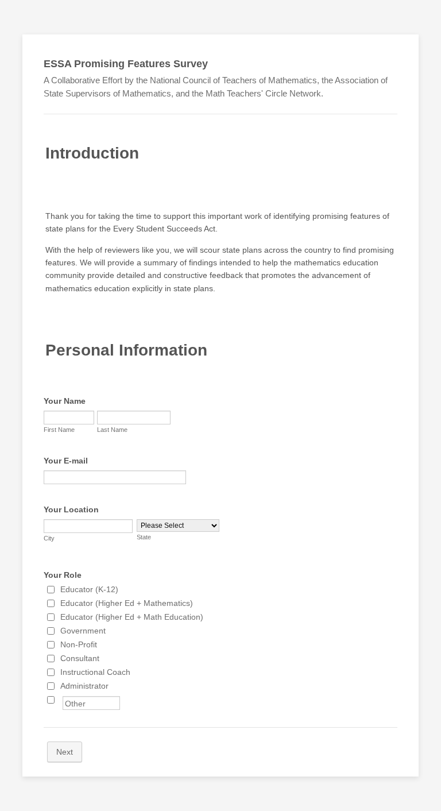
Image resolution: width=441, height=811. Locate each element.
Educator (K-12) (89, 589)
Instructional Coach (95, 672)
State (144, 537)
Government (83, 630)
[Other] (61, 699)
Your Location (71, 509)
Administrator (84, 685)
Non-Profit (78, 644)
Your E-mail (66, 460)
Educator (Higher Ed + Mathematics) (126, 603)
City (49, 538)
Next (64, 751)
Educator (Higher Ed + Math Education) (131, 616)
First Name (59, 429)
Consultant (79, 658)
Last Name (112, 429)
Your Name (65, 401)
